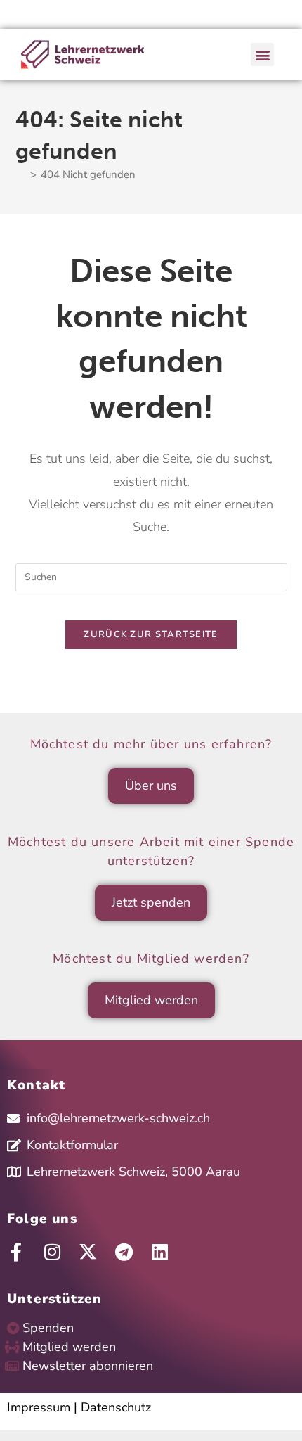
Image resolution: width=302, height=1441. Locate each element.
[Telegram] (123, 1252)
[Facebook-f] (16, 1252)
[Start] (20, 174)
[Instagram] (52, 1252)
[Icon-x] (88, 1252)
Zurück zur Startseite (151, 634)
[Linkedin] (159, 1252)
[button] (262, 54)
